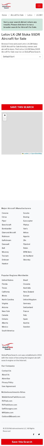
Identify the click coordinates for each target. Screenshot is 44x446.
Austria (26, 323)
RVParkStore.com (9, 405)
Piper (4, 221)
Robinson (6, 236)
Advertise (6, 378)
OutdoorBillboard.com (11, 416)
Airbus (25, 232)
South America (8, 331)
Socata (26, 213)
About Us (5, 375)
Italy (25, 315)
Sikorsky (26, 260)
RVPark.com (7, 401)
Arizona (5, 307)
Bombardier (6, 229)
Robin (25, 248)
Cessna (5, 213)
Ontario (5, 319)
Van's (25, 229)
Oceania (26, 284)
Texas (4, 288)
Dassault (5, 244)
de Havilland (28, 256)
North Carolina (8, 300)
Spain (25, 319)
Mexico (5, 327)
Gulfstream (6, 240)
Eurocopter (28, 221)
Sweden (26, 327)
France (26, 311)
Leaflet (25, 153)
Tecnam (5, 256)
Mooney (5, 252)
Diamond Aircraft (9, 232)
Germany (27, 303)
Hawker (5, 264)
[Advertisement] (22, 80)
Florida (4, 284)
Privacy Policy (7, 382)
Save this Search (22, 441)
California (6, 292)
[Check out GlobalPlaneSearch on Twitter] (39, 434)
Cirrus (4, 217)
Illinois (4, 296)
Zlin (24, 240)
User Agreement (9, 386)
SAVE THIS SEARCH (22, 107)
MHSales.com (7, 412)
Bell (3, 248)
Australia (27, 288)
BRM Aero (27, 252)
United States (7, 280)
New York (6, 311)
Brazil (25, 280)
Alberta (5, 323)
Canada (5, 315)
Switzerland (28, 307)
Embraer (5, 260)
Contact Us (6, 371)
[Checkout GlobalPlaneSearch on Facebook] (34, 434)
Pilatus (26, 225)
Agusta (26, 236)
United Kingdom (29, 300)
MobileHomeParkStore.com (13, 397)
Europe (26, 296)
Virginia (5, 303)
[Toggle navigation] (39, 5)
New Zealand (28, 292)
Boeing (26, 217)
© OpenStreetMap (36, 153)
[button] (5, 115)
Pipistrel (26, 244)
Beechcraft (6, 225)
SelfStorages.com (9, 409)
